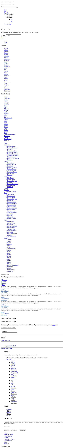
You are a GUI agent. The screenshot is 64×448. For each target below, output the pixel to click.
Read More (4, 292)
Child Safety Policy (9, 439)
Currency (3, 37)
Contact (6, 437)
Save (7, 93)
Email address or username (8, 327)
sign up (53, 325)
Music (9, 415)
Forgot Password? (5, 340)
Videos (9, 414)
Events (9, 412)
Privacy (6, 433)
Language (3, 45)
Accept (2, 289)
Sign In (3, 337)
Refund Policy (8, 440)
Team (5, 442)
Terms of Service (8, 434)
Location (3, 35)
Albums (9, 409)
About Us (6, 443)
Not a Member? (6, 348)
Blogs (8, 411)
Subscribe (22, 430)
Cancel (3, 93)
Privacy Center (8, 436)
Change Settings (5, 291)
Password (4, 331)
